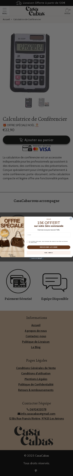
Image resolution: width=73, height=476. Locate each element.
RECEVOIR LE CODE (48, 247)
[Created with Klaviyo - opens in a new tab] (36, 258)
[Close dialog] (71, 218)
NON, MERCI (49, 252)
